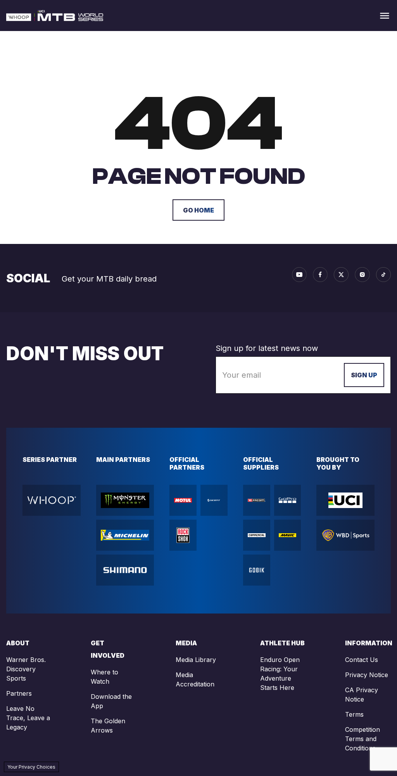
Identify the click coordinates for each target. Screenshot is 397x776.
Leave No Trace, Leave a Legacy (28, 718)
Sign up (364, 375)
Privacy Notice (366, 675)
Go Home (198, 210)
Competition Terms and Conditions (362, 739)
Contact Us (361, 660)
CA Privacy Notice (361, 694)
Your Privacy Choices (31, 767)
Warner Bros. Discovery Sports (26, 669)
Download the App (111, 701)
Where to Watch (104, 676)
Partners (19, 693)
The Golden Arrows (108, 725)
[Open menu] (384, 16)
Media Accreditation (195, 679)
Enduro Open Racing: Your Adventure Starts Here (280, 673)
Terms (354, 714)
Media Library (196, 660)
